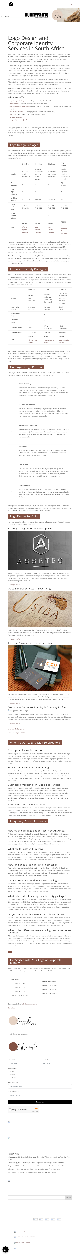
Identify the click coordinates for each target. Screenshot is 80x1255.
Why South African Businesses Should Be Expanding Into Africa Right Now (34, 1169)
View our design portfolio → (17, 733)
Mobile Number (13, 1092)
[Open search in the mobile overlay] (40, 1034)
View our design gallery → (17, 729)
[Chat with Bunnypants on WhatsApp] (5, 1249)
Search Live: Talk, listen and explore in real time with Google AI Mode (32, 1172)
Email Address (13, 1082)
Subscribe (40, 1102)
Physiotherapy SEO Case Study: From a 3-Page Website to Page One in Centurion (36, 1163)
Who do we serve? (16, 117)
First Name (12, 1059)
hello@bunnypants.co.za (29, 1004)
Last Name (44, 1059)
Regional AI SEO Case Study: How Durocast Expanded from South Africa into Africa (36, 1166)
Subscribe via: (13, 1068)
